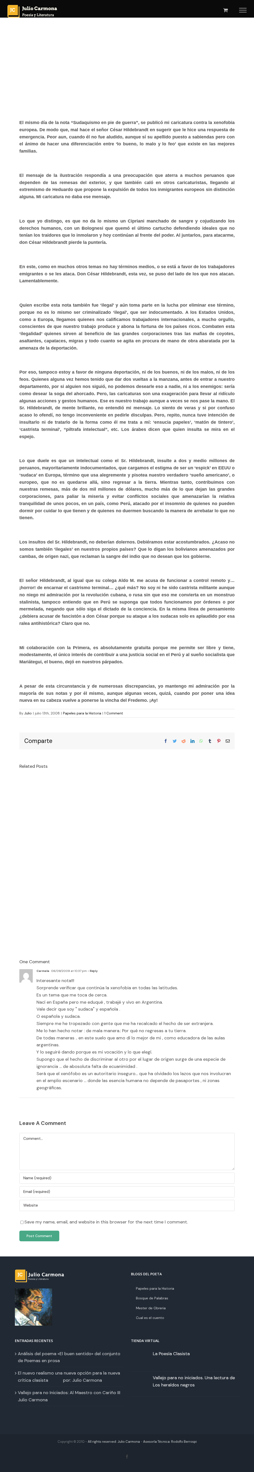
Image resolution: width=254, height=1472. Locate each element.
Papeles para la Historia (82, 713)
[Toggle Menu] (243, 10)
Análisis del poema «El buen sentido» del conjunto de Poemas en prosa (69, 1357)
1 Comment (113, 713)
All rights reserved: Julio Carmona (114, 1442)
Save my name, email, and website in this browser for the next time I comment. (106, 1222)
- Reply (92, 971)
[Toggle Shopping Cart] (225, 10)
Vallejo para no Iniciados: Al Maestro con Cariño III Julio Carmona (69, 1396)
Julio (28, 713)
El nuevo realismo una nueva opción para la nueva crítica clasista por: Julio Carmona (69, 1376)
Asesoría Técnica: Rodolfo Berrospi (170, 1442)
